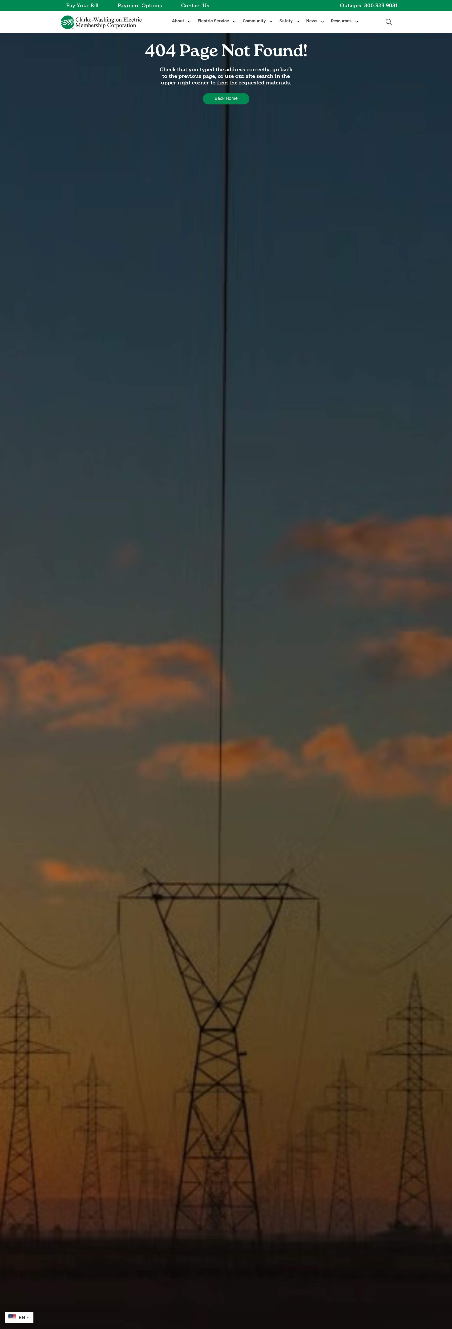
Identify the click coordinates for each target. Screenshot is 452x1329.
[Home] (102, 22)
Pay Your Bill (82, 5)
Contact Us (195, 5)
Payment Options (139, 5)
